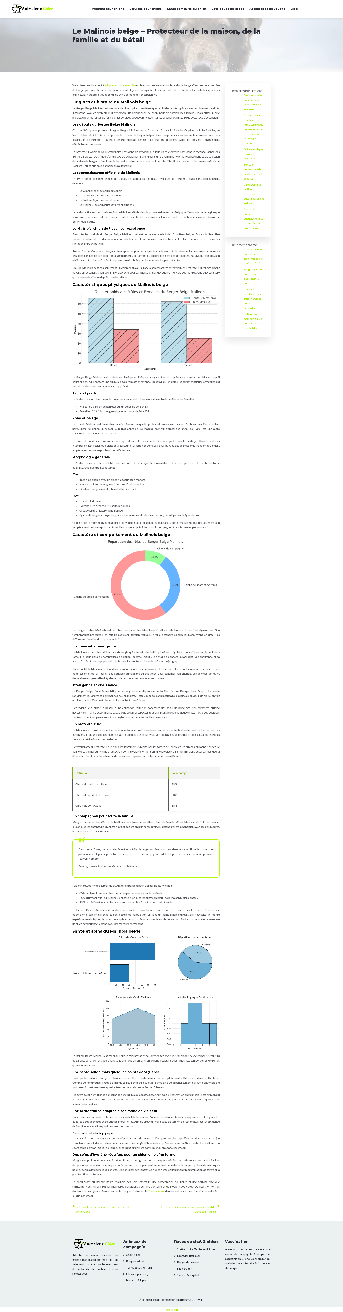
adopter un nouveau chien (120, 85)
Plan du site (171, 1309)
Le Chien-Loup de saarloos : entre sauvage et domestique (102, 1209)
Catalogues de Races (228, 9)
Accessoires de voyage (267, 9)
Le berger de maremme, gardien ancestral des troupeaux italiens (189, 1209)
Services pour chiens (145, 9)
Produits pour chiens (108, 9)
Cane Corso (156, 1191)
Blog (294, 9)
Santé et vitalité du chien (186, 9)
